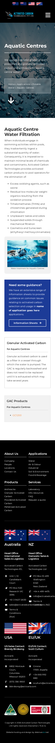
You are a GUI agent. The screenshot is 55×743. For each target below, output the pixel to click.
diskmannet (42, 732)
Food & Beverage (37, 475)
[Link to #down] (11, 100)
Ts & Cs (43, 726)
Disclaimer (33, 726)
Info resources (35, 493)
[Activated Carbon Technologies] (19, 11)
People (8, 464)
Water (31, 461)
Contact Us (10, 471)
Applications (23, 84)
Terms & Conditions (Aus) (15, 613)
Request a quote (37, 500)
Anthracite (9, 489)
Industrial (33, 468)
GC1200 (17, 415)
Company (9, 461)
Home (11, 84)
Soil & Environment (38, 471)
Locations (9, 468)
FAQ (30, 496)
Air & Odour (34, 464)
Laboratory (34, 489)
